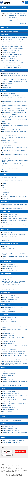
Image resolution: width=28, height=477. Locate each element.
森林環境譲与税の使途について (8, 405)
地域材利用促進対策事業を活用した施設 (10, 409)
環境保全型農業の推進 (6, 273)
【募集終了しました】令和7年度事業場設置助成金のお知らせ (14, 81)
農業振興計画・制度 (5, 211)
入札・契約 (3, 174)
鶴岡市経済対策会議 (6, 158)
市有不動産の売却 (5, 198)
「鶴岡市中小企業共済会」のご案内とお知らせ (11, 67)
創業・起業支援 (5, 171)
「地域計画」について (6, 222)
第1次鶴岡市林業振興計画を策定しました (10, 393)
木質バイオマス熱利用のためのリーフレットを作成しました (14, 395)
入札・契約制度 (5, 194)
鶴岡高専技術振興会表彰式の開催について (10, 145)
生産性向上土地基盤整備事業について (10, 299)
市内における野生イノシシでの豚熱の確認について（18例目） (15, 359)
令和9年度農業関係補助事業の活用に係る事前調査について (14, 208)
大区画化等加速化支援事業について (9, 295)
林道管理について (5, 416)
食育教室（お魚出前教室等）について (10, 428)
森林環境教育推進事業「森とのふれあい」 (10, 407)
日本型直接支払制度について (8, 301)
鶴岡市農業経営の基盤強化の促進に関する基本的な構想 (13, 353)
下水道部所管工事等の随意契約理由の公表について (12, 177)
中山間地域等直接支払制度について (9, 270)
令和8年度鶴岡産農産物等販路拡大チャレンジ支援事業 (13, 307)
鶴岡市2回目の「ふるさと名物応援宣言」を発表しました (13, 163)
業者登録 (4, 183)
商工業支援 (3, 90)
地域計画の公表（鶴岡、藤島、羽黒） (10, 216)
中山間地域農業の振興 (6, 261)
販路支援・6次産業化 (6, 304)
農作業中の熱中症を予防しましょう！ (10, 333)
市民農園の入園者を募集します (8, 343)
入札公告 (4, 185)
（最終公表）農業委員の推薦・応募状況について (12, 385)
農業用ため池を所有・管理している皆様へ (10, 297)
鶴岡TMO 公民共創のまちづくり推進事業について (12, 95)
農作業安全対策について (7, 319)
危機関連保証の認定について (8, 140)
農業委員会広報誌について (7, 379)
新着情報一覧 (23, 23)
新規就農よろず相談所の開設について (10, 248)
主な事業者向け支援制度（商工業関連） (10, 31)
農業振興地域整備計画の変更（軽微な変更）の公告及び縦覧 (14, 220)
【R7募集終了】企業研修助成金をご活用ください (12, 50)
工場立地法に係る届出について (8, 87)
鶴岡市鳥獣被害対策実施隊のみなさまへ (10, 264)
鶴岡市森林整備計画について (8, 397)
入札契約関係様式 (5, 192)
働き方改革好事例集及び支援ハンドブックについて (12, 60)
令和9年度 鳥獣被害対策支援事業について (11, 266)
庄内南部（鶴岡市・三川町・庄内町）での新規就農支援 (13, 234)
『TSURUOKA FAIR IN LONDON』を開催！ (11, 341)
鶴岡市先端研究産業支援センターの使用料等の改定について (14, 39)
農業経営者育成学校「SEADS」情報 (9, 243)
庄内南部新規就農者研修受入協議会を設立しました (12, 236)
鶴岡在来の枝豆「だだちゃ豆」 (8, 335)
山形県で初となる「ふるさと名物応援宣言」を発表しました (14, 165)
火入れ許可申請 (5, 413)
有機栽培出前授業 (5, 279)
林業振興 (3, 388)
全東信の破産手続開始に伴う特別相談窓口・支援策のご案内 (14, 37)
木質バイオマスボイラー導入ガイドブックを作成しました (14, 403)
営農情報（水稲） (5, 27)
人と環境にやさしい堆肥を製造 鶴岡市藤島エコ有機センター (15, 351)
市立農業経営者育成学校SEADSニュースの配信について (13, 251)
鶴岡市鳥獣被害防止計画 (7, 268)
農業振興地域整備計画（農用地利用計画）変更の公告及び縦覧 (15, 218)
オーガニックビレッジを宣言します (9, 349)
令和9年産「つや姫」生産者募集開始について (11, 361)
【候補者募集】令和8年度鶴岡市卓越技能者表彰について (13, 48)
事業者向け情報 (4, 34)
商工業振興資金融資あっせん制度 (9, 135)
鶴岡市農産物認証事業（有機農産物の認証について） (13, 284)
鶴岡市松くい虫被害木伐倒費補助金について (11, 391)
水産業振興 (3, 423)
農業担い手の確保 (5, 229)
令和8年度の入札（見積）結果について (17, 13)
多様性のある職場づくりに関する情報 (10, 56)
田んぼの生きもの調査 (6, 286)
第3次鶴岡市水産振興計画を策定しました (10, 430)
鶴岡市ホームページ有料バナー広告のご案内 (11, 442)
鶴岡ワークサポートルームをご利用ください (11, 129)
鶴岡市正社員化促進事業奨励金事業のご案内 (11, 65)
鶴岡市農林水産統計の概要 (7, 323)
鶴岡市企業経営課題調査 (7, 83)
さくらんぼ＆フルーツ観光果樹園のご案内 (10, 321)
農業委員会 (3, 367)
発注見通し (4, 189)
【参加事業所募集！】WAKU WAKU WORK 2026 (12, 54)
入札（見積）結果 (5, 187)
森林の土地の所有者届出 (7, 411)
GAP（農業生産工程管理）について (9, 277)
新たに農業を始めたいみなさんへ (9, 375)
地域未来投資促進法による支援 (8, 52)
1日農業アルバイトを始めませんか (9, 232)
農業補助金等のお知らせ (6, 201)
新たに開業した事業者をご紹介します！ (10, 93)
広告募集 (3, 437)
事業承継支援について (6, 123)
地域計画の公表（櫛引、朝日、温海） (10, 214)
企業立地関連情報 (5, 85)
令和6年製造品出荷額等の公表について (17, 22)
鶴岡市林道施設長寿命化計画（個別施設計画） (11, 420)
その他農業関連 (4, 314)
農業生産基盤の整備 (5, 292)
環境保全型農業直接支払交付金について (10, 289)
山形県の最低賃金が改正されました (9, 58)
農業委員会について (6, 371)
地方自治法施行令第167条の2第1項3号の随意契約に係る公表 (14, 196)
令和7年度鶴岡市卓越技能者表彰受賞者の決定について (13, 46)
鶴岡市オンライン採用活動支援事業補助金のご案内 (12, 62)
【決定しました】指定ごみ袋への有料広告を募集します (13, 41)
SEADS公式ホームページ (7, 246)
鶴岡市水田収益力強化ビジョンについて (10, 317)
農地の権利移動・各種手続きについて (10, 373)
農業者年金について (6, 377)
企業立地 (3, 70)
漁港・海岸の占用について (7, 426)
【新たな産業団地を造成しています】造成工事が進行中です (14, 79)
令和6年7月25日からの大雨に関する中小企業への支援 (13, 44)
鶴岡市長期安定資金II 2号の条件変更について (11, 142)
